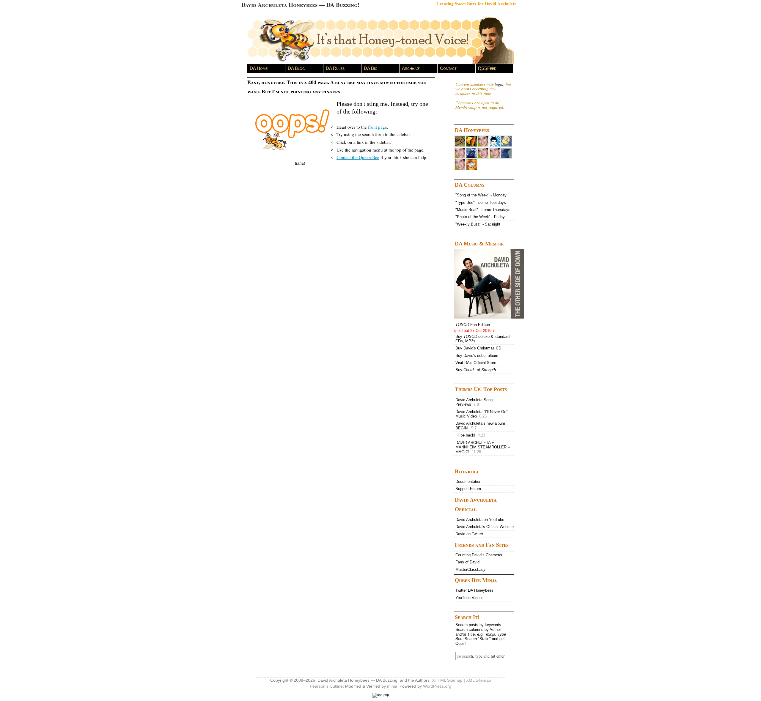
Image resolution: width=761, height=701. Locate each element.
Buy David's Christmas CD (478, 348)
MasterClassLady (470, 569)
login (499, 84)
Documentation (468, 481)
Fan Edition (472, 324)
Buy (475, 370)
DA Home (259, 68)
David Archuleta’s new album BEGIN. (480, 425)
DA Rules (335, 68)
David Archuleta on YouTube (479, 519)
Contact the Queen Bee (358, 157)
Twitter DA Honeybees (474, 590)
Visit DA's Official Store (475, 362)
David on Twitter (469, 534)
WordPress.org (437, 686)
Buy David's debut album (476, 355)
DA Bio (371, 68)
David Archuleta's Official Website (484, 526)
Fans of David (467, 562)
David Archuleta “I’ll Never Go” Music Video (481, 414)
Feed (487, 68)
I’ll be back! (470, 435)
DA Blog (296, 68)
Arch (410, 68)
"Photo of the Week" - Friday (480, 217)
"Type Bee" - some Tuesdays (480, 202)
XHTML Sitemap (447, 680)
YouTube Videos (469, 598)
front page (377, 127)
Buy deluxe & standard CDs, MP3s (482, 339)
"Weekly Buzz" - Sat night (477, 224)
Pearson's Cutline (326, 686)
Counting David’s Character (478, 555)
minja (392, 686)
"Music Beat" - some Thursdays (482, 209)
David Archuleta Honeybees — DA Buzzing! (300, 4)
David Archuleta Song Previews (474, 402)
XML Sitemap (478, 680)
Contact (448, 68)
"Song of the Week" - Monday (481, 195)
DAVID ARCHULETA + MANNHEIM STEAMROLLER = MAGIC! (482, 447)
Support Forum (468, 488)
